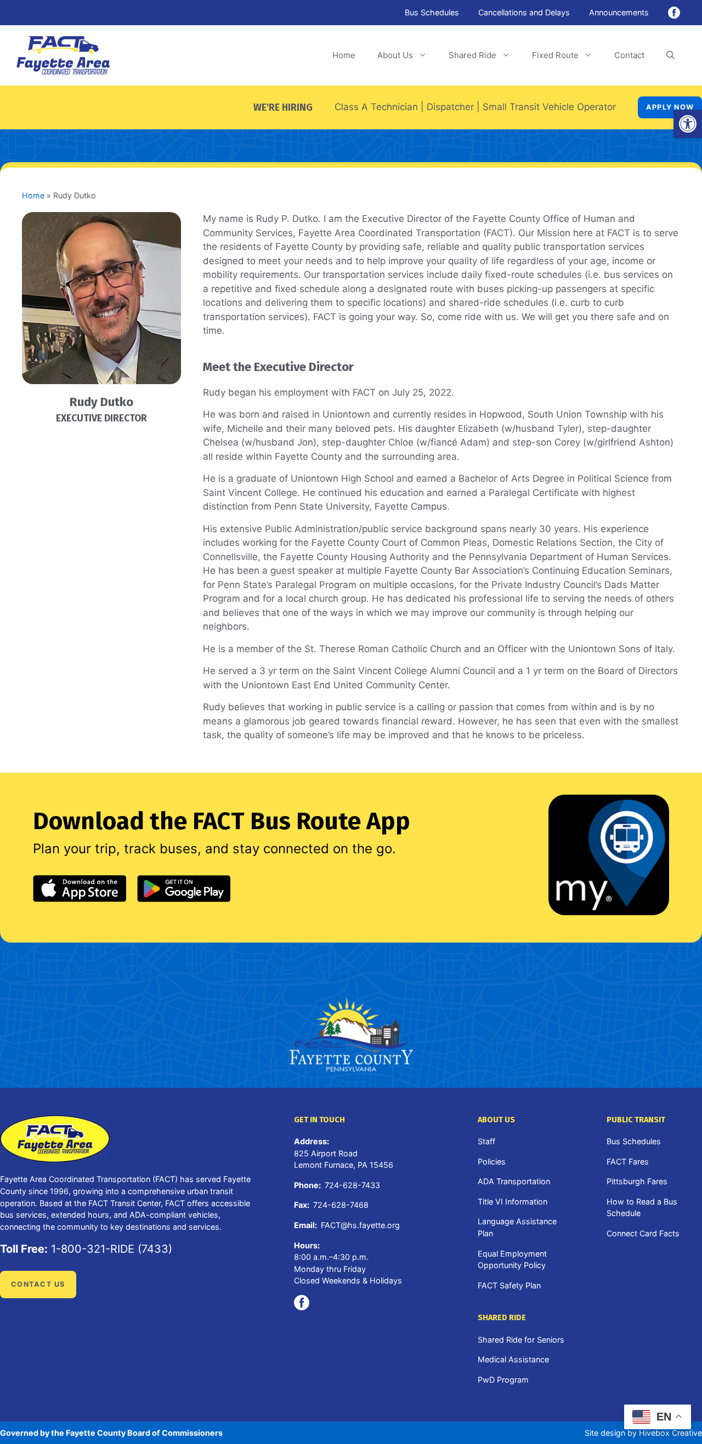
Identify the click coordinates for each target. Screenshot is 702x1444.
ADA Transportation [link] (514, 1181)
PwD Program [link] (503, 1379)
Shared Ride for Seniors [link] (521, 1339)
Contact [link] (629, 55)
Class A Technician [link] (376, 106)
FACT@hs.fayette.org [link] (360, 1225)
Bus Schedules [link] (432, 12)
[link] (687, 124)
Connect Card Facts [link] (643, 1233)
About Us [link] (395, 55)
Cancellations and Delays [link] (524, 12)
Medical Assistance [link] (513, 1359)
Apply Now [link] (670, 107)
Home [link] (343, 55)
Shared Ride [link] (472, 55)
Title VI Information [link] (512, 1201)
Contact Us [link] (38, 1284)
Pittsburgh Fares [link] (637, 1181)
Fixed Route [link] (555, 55)
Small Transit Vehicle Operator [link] (549, 106)
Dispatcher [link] (450, 106)
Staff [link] (486, 1141)
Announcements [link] (619, 12)
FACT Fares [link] (628, 1161)
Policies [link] (492, 1161)
